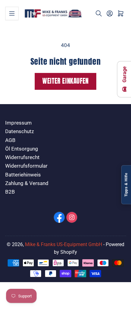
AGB (10, 140)
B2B (10, 192)
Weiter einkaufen (65, 81)
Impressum (18, 123)
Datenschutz (19, 131)
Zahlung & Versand (26, 183)
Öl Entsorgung (21, 149)
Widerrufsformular (26, 166)
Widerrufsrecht (22, 157)
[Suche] (98, 13)
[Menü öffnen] (12, 13)
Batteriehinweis (23, 175)
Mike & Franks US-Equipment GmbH (63, 244)
